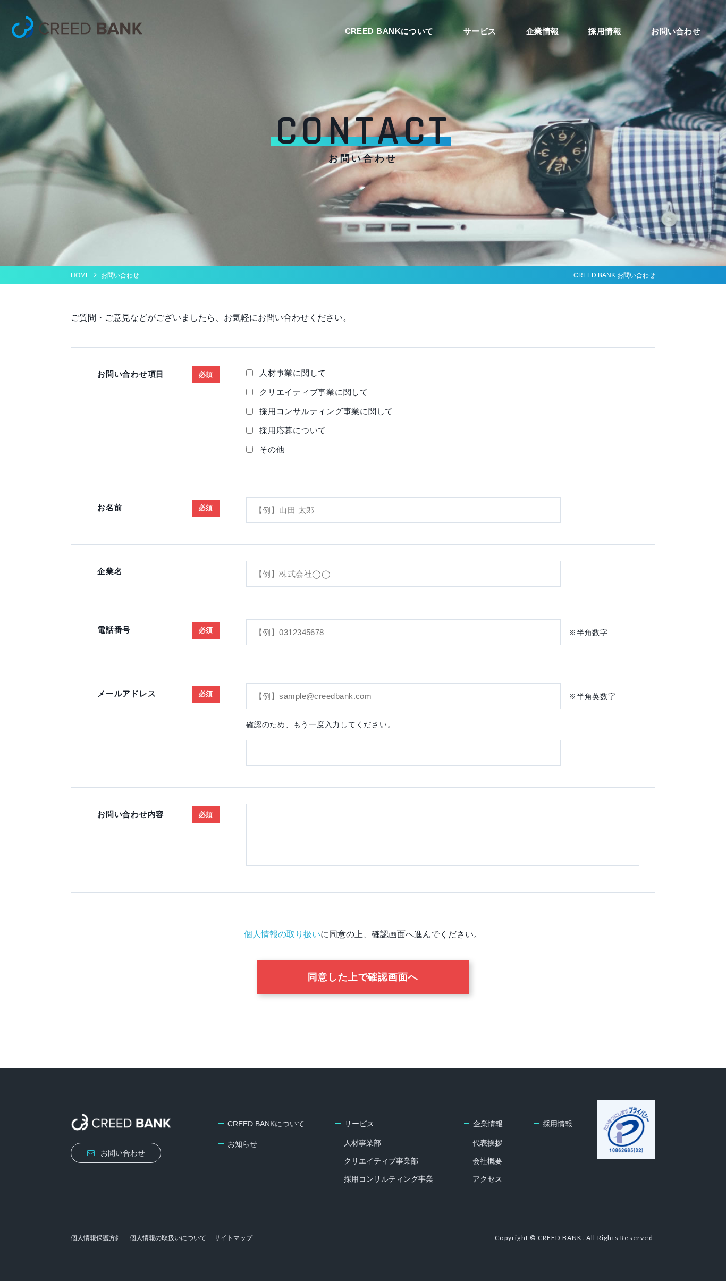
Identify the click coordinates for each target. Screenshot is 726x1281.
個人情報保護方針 (96, 1238)
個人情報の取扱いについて (168, 1238)
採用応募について (292, 430)
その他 (271, 449)
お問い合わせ (675, 31)
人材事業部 (362, 1143)
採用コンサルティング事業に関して (326, 411)
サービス (479, 31)
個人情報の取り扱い (282, 934)
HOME (80, 275)
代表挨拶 (487, 1143)
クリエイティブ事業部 (381, 1161)
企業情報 (542, 31)
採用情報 (604, 31)
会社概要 (487, 1161)
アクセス (487, 1179)
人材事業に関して (292, 372)
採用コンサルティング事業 (388, 1179)
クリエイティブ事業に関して (313, 392)
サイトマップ (233, 1238)
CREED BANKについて (389, 31)
